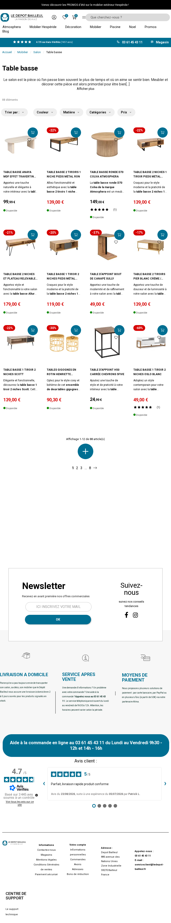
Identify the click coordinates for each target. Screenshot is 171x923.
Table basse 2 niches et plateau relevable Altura (19, 277)
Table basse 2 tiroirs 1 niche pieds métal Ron (64, 174)
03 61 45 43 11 (143, 855)
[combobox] (126, 17)
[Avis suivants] (165, 784)
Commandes (78, 859)
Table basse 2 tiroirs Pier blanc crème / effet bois (149, 277)
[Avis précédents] (44, 784)
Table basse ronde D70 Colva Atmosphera (106, 174)
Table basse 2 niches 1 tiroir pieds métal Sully (150, 175)
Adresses (77, 869)
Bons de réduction (78, 874)
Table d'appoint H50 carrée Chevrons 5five (107, 372)
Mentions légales (46, 859)
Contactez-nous (46, 850)
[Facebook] (126, 615)
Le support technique (12, 912)
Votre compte (77, 844)
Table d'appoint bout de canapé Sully (106, 276)
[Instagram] (135, 615)
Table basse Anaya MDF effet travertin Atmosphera (18, 175)
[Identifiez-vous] (54, 17)
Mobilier (22, 52)
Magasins (46, 854)
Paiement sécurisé (46, 874)
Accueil (7, 52)
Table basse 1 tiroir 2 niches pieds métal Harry (63, 277)
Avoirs (77, 864)
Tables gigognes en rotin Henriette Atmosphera (61, 372)
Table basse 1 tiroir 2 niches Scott (19, 372)
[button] (85, 88)
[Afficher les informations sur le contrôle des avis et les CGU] (36, 795)
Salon (37, 52)
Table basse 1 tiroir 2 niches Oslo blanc (149, 372)
